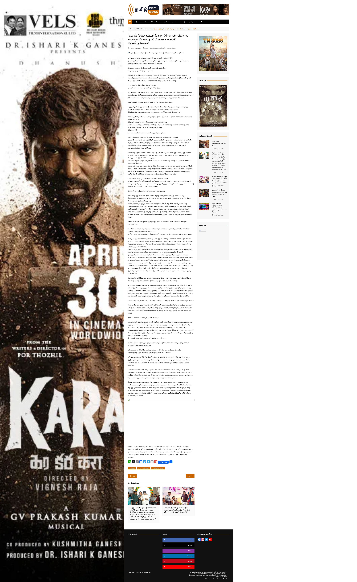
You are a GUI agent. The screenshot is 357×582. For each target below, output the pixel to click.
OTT (202, 22)
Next (189, 476)
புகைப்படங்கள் (176, 22)
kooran (132, 468)
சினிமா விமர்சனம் (156, 22)
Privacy (207, 579)
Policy (213, 579)
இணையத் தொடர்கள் (190, 22)
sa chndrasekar (159, 468)
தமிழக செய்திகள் (171, 48)
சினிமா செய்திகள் (149, 48)
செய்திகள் (136, 22)
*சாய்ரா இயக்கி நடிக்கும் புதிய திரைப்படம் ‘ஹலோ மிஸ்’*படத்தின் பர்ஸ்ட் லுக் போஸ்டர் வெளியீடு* (177, 510)
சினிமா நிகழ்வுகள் (160, 48)
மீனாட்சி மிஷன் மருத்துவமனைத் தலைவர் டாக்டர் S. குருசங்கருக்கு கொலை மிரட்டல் (219, 208)
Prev (133, 476)
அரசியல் (166, 22)
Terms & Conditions (223, 579)
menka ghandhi (144, 468)
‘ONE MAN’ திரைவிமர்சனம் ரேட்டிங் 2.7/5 (219, 143)
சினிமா (145, 22)
